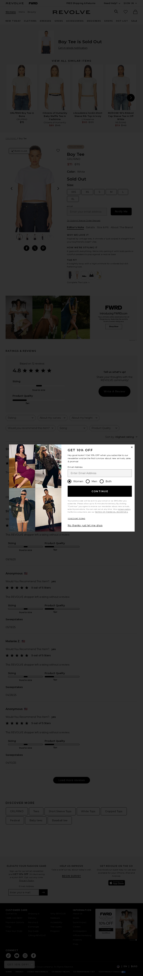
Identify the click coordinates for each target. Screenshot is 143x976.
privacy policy (124, 509)
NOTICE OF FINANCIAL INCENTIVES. (111, 512)
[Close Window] (132, 447)
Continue (100, 491)
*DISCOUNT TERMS (76, 518)
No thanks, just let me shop (85, 525)
